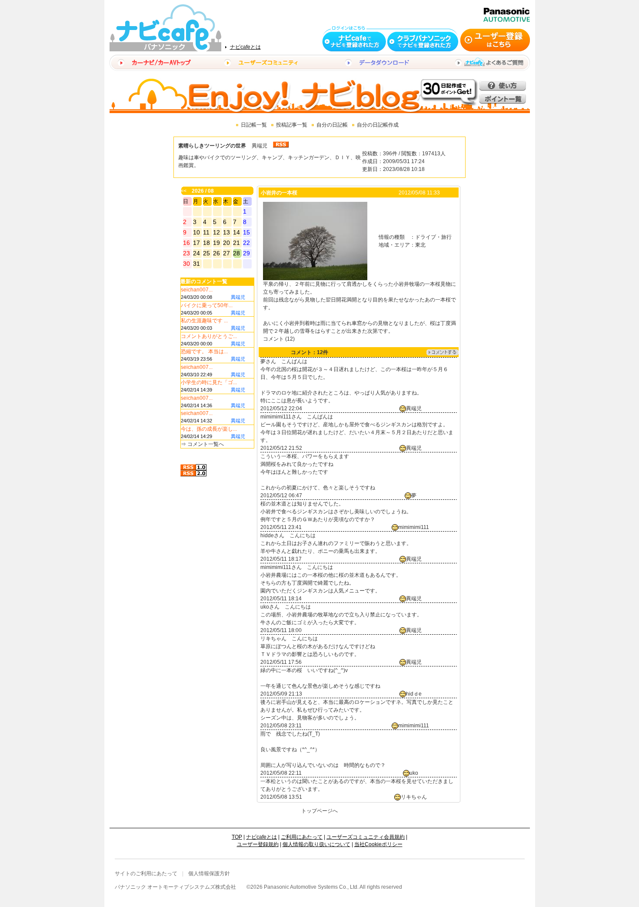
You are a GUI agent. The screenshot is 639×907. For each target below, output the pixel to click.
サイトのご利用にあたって (146, 873)
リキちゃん (414, 797)
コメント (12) (279, 339)
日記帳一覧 (254, 125)
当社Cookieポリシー (378, 844)
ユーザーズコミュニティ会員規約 (365, 837)
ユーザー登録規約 (258, 844)
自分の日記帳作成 (378, 125)
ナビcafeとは (245, 47)
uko (413, 773)
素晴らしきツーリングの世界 (212, 146)
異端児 (259, 146)
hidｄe (414, 694)
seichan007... (197, 290)
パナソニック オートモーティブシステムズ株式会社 (175, 887)
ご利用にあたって (302, 837)
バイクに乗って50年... (207, 305)
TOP (237, 837)
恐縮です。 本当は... (204, 351)
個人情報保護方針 (209, 873)
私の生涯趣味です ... (204, 321)
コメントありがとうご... (209, 336)
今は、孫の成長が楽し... (209, 429)
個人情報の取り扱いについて (316, 844)
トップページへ (319, 811)
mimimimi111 (413, 527)
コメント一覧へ (205, 444)
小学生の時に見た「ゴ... (209, 382)
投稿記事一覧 (291, 125)
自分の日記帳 (332, 125)
